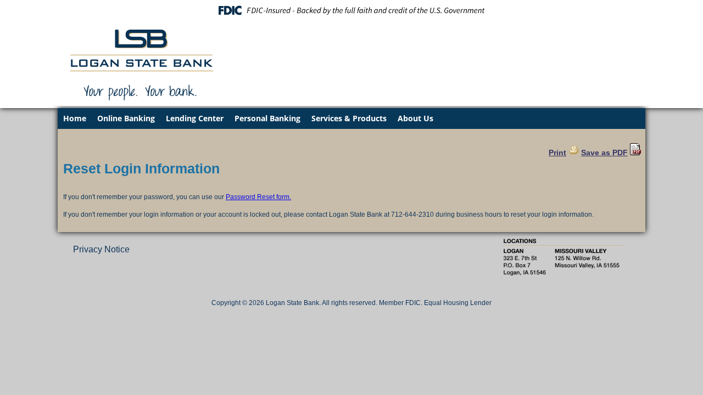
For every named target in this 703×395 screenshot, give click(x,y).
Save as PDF (604, 152)
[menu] (351, 118)
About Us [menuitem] (415, 118)
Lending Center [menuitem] (195, 118)
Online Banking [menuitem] (126, 118)
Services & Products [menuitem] (349, 118)
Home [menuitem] (74, 118)
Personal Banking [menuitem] (267, 118)
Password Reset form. (258, 197)
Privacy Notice (101, 249)
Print (557, 152)
